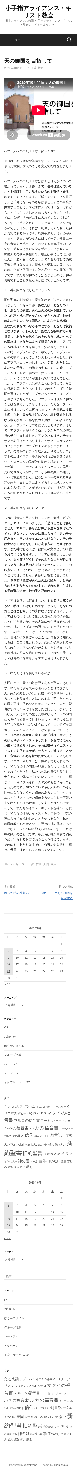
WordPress (30, 1464)
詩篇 (10, 1167)
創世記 (56, 1135)
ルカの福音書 (44, 1127)
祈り (65, 1154)
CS (6, 1027)
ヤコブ (54, 1121)
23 (8, 971)
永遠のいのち (52, 1154)
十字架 (67, 1135)
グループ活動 (12, 1054)
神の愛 (24, 1161)
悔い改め (49, 1144)
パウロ (31, 1113)
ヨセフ (62, 1120)
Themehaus (61, 1464)
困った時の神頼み (16, 893)
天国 (46, 864)
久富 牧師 (37, 68)
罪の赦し (54, 1161)
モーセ (46, 1120)
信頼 (38, 864)
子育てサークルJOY (17, 1082)
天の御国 (10, 1144)
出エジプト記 (41, 1135)
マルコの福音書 (27, 1120)
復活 (34, 1144)
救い (62, 1144)
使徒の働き (16, 1135)
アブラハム (27, 1106)
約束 (53, 864)
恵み (40, 1144)
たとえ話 (11, 1106)
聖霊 (63, 1161)
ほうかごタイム (14, 1045)
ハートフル (11, 1064)
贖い (22, 1167)
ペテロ (41, 1113)
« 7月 (7, 983)
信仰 (29, 1135)
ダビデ (22, 1113)
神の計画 (36, 1161)
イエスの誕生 (44, 1106)
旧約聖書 (33, 1153)
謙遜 (16, 1167)
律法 (27, 1144)
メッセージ (17, 864)
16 (8, 964)
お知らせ (10, 1036)
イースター (59, 1106)
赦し (29, 1167)
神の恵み (12, 1161)
